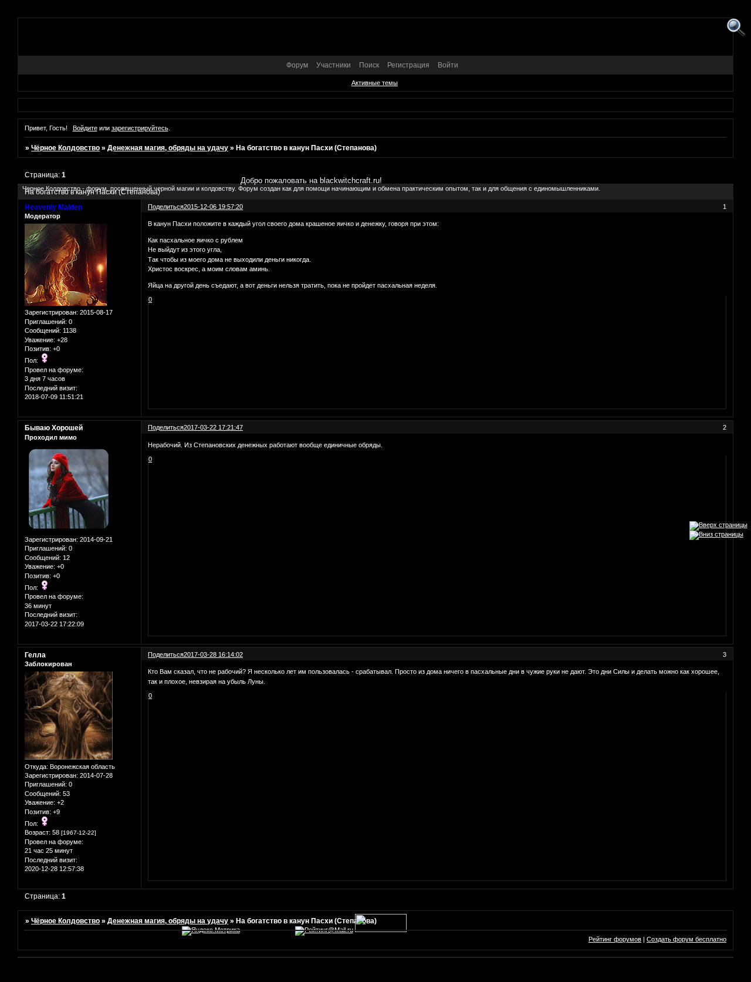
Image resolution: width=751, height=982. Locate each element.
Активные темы (374, 82)
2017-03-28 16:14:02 (213, 654)
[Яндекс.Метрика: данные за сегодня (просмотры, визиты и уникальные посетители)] (211, 931)
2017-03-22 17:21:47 (213, 427)
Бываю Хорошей (54, 428)
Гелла (35, 655)
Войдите (85, 127)
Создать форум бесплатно (686, 939)
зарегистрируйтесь (139, 127)
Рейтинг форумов (614, 939)
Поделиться (166, 427)
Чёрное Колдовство (65, 148)
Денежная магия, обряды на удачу (167, 148)
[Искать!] (736, 28)
